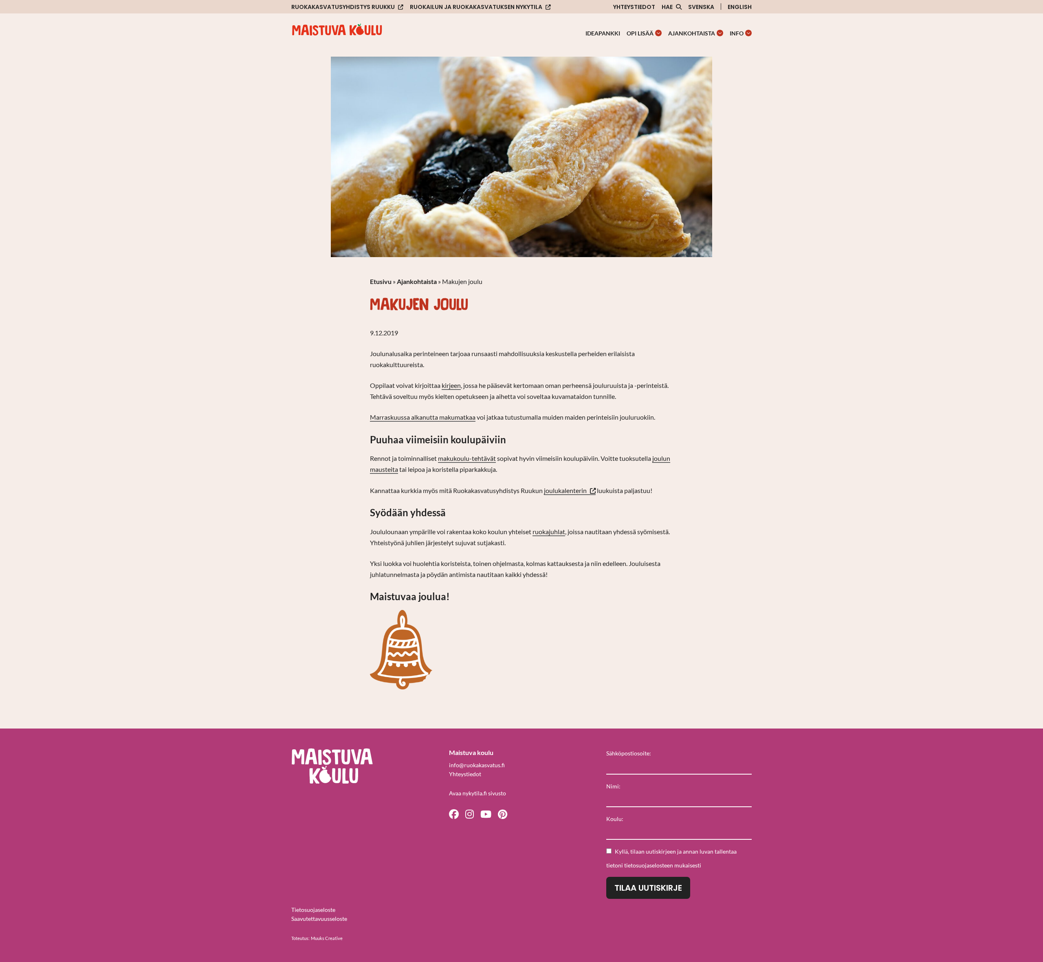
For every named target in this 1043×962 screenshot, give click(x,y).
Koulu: (614, 818)
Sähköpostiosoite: (628, 753)
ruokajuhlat (549, 531)
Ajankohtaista (691, 33)
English (740, 7)
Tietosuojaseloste (313, 909)
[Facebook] (454, 813)
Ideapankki (602, 33)
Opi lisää (640, 33)
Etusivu (381, 281)
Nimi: (613, 786)
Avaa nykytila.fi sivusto (477, 793)
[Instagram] (469, 813)
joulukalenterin (570, 491)
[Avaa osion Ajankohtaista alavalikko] (720, 33)
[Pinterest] (502, 813)
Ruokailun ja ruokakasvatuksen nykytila (476, 7)
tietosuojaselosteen (648, 865)
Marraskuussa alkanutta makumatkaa (422, 417)
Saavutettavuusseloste (319, 918)
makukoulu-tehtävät (467, 458)
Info (737, 33)
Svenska (701, 7)
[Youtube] (485, 813)
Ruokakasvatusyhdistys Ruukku (343, 7)
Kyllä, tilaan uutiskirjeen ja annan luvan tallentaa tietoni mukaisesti (671, 858)
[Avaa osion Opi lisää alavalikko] (658, 33)
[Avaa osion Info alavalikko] (748, 33)
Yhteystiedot (634, 7)
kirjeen (451, 385)
